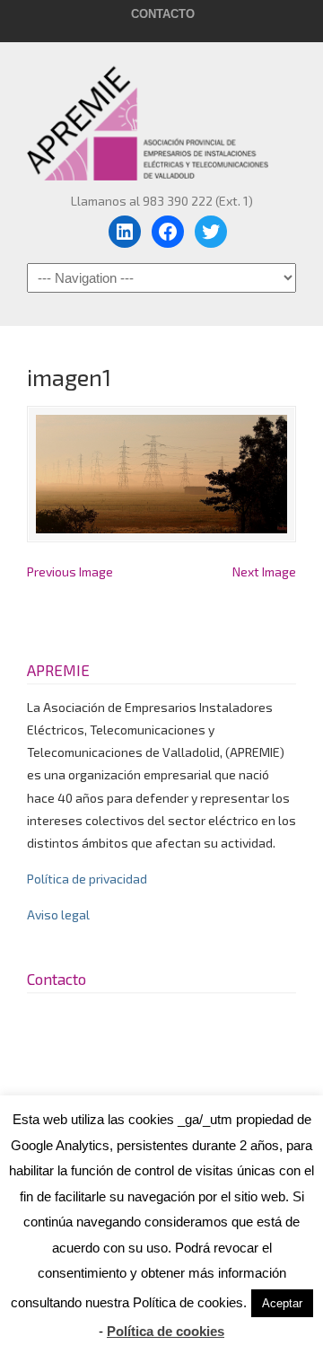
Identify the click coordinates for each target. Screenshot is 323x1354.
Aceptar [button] (282, 1303)
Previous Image (70, 571)
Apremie (161, 115)
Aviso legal (58, 914)
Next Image (264, 571)
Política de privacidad (87, 878)
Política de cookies (165, 1331)
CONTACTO (163, 14)
